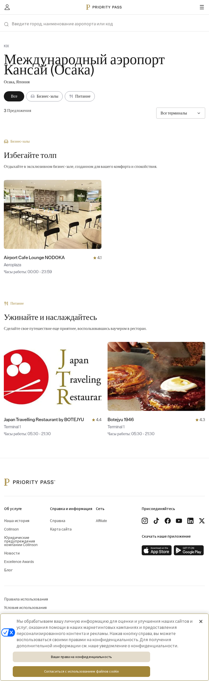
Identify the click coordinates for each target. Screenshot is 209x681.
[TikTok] (156, 521)
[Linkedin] (190, 521)
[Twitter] (202, 521)
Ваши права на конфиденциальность (81, 657)
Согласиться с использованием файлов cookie (81, 671)
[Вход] (7, 7)
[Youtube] (179, 521)
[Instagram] (145, 521)
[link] (157, 550)
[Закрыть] (200, 621)
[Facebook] (168, 521)
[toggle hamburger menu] (202, 7)
